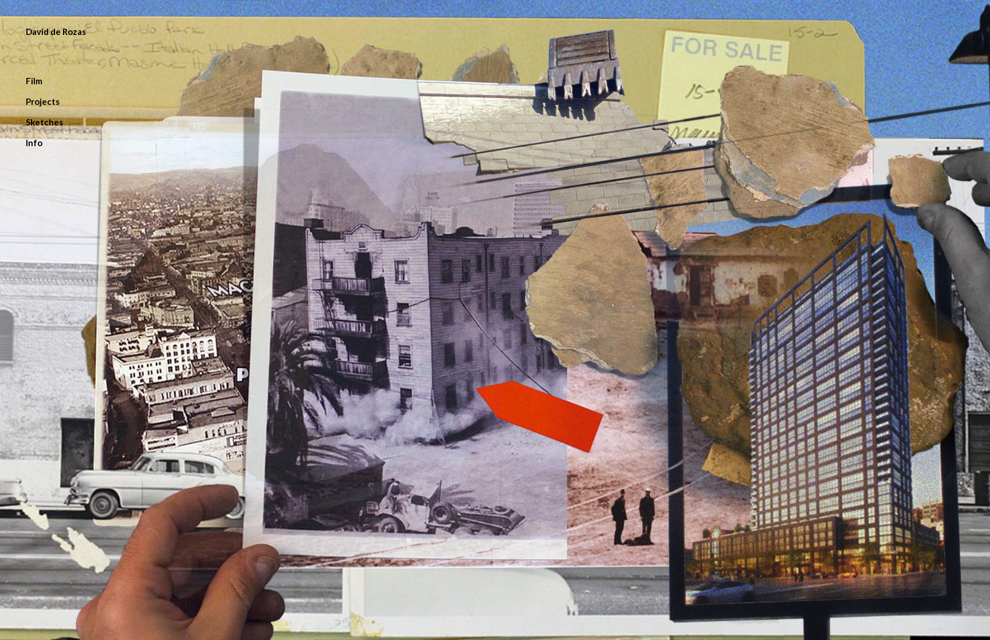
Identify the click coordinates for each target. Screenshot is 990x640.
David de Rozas (56, 31)
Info (34, 143)
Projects (43, 101)
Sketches (44, 122)
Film (34, 81)
